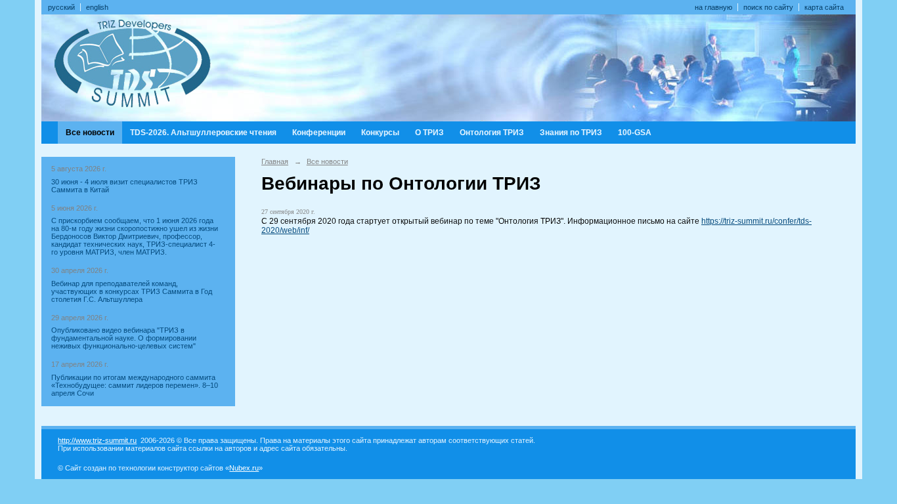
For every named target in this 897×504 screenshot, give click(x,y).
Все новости (90, 132)
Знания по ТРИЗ (571, 132)
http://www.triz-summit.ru (97, 440)
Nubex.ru (244, 468)
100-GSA (634, 132)
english (97, 7)
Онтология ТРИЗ (492, 132)
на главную (713, 7)
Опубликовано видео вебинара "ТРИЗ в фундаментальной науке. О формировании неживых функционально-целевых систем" (123, 338)
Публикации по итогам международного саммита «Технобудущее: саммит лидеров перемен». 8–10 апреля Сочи (134, 385)
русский (61, 7)
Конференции (318, 132)
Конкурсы (380, 132)
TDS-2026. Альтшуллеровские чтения (203, 132)
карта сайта (824, 7)
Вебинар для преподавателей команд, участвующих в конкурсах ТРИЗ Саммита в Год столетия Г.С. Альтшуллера (131, 291)
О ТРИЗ (429, 132)
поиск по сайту (768, 7)
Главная (274, 161)
